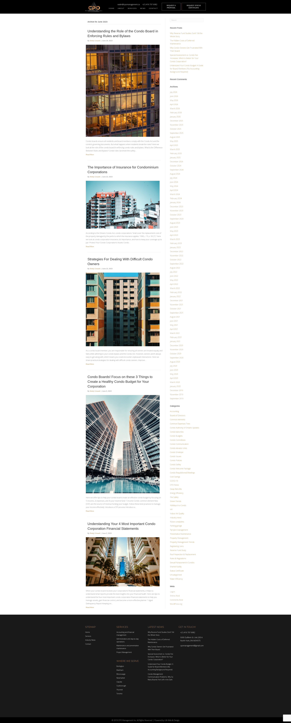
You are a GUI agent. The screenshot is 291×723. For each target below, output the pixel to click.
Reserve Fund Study (178, 550)
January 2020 (175, 386)
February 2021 (176, 337)
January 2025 (175, 157)
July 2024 (173, 178)
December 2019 (176, 390)
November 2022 (176, 255)
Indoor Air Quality (177, 513)
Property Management (179, 538)
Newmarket (121, 678)
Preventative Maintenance (180, 534)
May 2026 (174, 100)
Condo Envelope (176, 452)
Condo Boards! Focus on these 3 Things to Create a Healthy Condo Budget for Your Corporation (120, 381)
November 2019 (176, 394)
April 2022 (174, 284)
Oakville (119, 682)
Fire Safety (174, 497)
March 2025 (175, 149)
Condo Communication (179, 444)
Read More (90, 154)
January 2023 (175, 247)
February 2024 (176, 198)
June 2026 (174, 96)
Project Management (124, 652)
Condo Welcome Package (180, 468)
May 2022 (174, 280)
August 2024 (175, 174)
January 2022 (175, 296)
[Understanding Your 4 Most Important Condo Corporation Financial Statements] (123, 562)
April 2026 (174, 104)
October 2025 (175, 129)
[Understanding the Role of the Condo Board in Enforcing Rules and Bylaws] (123, 90)
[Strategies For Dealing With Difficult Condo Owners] (123, 309)
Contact (88, 644)
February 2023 (176, 243)
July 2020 (173, 366)
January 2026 (175, 116)
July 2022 (173, 272)
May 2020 (174, 374)
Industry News (90, 640)
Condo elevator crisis (178, 448)
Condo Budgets (176, 436)
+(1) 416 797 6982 (149, 4)
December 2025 (176, 120)
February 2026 (176, 112)
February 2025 (176, 153)
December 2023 (176, 206)
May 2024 (174, 186)
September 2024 (176, 170)
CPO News (174, 485)
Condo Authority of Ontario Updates (184, 427)
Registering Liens (177, 546)
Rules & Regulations (178, 558)
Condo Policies (176, 460)
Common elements (177, 419)
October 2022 (175, 259)
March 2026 (175, 108)
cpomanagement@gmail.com (192, 645)
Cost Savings (175, 476)
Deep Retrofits (176, 489)
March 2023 (175, 239)
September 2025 (176, 133)
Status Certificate (177, 570)
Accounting (174, 411)
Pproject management (179, 530)
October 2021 (175, 308)
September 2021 (176, 313)
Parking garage (176, 526)
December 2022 (176, 251)
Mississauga (121, 674)
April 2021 (174, 329)
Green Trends (175, 501)
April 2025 (174, 145)
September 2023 (176, 219)
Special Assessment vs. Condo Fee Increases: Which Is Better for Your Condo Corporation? (184, 58)
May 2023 (174, 231)
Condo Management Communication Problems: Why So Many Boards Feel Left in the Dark (160, 677)
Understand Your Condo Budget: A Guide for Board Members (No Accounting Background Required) (186, 68)
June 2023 (174, 227)
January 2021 (175, 341)
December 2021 (176, 300)
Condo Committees (178, 440)
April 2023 (174, 235)
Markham (120, 670)
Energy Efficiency (176, 493)
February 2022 (176, 292)
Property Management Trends (182, 542)
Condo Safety (175, 464)
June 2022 (174, 276)
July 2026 (173, 92)
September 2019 (176, 398)
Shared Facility (176, 566)
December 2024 (176, 161)
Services (88, 636)
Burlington (120, 666)
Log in (172, 591)
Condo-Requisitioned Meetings (182, 472)
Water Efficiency (176, 579)
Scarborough (121, 686)
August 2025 (175, 137)
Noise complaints (177, 521)
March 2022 (175, 288)
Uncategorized (176, 575)
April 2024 (174, 190)
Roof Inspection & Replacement (183, 554)
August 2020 (175, 362)
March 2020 (175, 382)
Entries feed (175, 596)
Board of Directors (177, 415)
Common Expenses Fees (180, 423)
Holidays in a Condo (178, 505)
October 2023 (175, 214)
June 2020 (174, 370)
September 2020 (176, 357)
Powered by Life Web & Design (166, 720)
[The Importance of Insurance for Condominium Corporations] (123, 204)
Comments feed (176, 600)
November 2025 (176, 125)
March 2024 (175, 194)
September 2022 (176, 263)
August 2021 (175, 317)
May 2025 (174, 141)
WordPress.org (176, 604)
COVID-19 (174, 481)
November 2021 (176, 304)
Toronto (119, 693)
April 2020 (174, 378)
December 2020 (176, 345)
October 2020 (175, 353)
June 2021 (174, 321)
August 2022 (175, 268)
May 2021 (174, 325)
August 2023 (175, 223)
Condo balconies (177, 432)
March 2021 (175, 333)
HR (171, 509)
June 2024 (174, 182)
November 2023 (176, 210)
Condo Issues (175, 456)
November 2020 (176, 349)
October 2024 (175, 165)
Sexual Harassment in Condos (182, 562)
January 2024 (175, 202)
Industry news (175, 517)
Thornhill (120, 690)
